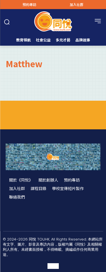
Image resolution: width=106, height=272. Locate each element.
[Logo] (53, 21)
